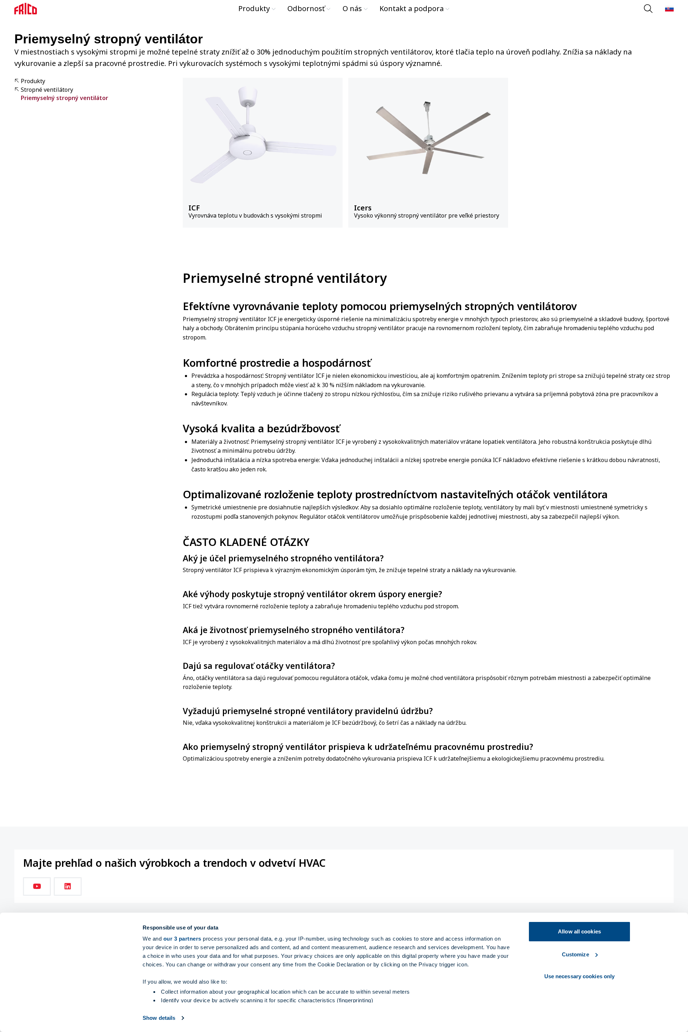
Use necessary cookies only (579, 976)
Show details (159, 1018)
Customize (575, 954)
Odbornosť (306, 8)
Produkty (254, 8)
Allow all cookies (579, 931)
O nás (352, 8)
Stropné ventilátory (47, 89)
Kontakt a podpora (411, 8)
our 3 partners (182, 939)
